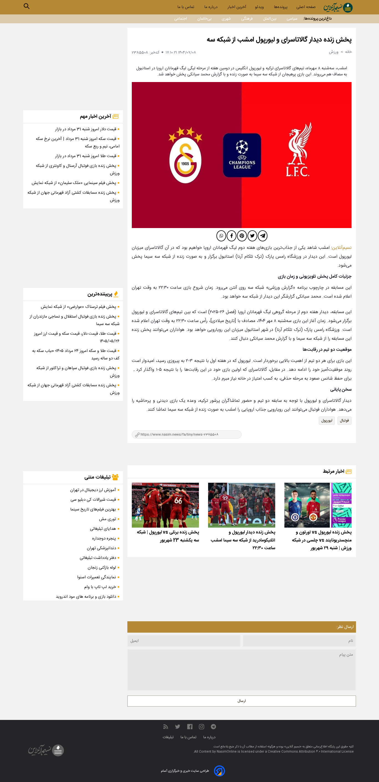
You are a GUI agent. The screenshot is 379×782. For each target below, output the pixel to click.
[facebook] (231, 235)
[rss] (166, 726)
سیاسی (292, 19)
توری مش (107, 519)
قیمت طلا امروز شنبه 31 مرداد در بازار (86, 156)
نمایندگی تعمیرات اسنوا (96, 577)
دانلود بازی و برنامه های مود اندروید (86, 596)
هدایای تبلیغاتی (103, 528)
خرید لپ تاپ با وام (100, 587)
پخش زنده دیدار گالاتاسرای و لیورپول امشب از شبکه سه (279, 39)
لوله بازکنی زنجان (102, 567)
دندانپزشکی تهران (101, 548)
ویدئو (260, 7)
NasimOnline (227, 751)
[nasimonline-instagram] (201, 726)
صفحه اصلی (306, 7)
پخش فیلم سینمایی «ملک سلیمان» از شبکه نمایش (74, 183)
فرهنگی (247, 19)
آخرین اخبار (237, 7)
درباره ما (211, 7)
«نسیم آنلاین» (292, 746)
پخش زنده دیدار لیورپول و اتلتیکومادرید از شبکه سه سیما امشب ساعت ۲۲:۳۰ (243, 540)
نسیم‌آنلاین (342, 248)
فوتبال (344, 420)
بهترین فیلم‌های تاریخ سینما (93, 509)
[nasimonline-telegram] (213, 726)
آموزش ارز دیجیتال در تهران (93, 490)
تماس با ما (186, 7)
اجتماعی (180, 19)
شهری (226, 19)
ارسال (241, 701)
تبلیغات (169, 737)
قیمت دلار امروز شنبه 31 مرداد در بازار (86, 129)
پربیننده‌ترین (100, 294)
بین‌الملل (269, 19)
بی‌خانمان (204, 19)
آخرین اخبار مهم (96, 117)
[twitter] (252, 235)
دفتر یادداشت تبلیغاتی (98, 557)
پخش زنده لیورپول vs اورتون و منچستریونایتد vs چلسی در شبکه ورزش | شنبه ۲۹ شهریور (322, 540)
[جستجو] (26, 6)
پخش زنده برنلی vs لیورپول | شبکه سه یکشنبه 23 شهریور (168, 536)
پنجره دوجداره (104, 538)
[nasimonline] (190, 726)
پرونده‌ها (280, 7)
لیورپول (326, 420)
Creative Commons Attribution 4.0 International (305, 751)
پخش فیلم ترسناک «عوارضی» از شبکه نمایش (79, 306)
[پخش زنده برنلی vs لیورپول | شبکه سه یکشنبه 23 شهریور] (165, 505)
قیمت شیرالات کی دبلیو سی (93, 499)
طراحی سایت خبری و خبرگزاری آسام (185, 771)
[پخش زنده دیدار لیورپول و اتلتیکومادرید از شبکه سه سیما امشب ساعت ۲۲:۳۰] (241, 505)
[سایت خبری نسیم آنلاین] (338, 7)
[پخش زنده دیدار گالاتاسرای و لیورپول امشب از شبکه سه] (242, 155)
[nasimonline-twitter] (178, 726)
